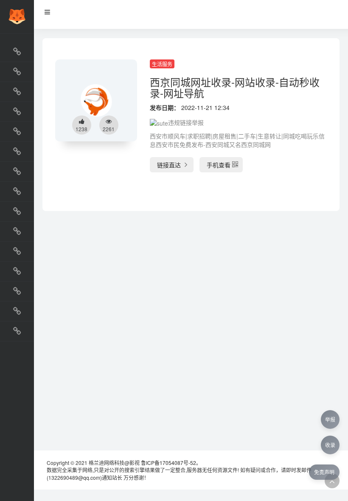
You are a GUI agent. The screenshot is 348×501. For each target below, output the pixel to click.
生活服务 (162, 64)
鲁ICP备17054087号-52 (168, 462)
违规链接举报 (186, 122)
